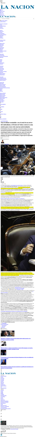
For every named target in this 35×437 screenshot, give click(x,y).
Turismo (1, 67)
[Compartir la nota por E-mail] (3, 182)
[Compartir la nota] (1, 179)
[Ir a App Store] (3, 424)
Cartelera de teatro (3, 79)
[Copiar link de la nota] (1, 180)
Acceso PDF (2, 82)
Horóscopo (2, 69)
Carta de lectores (3, 86)
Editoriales (2, 54)
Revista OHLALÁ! (3, 93)
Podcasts (1, 72)
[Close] (1, 369)
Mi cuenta (3, 15)
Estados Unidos (2, 40)
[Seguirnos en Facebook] (1, 411)
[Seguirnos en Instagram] (1, 416)
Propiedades (2, 33)
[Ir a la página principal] (17, 8)
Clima (1, 24)
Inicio (2, 9)
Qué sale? (1, 76)
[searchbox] (17, 18)
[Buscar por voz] (34, 19)
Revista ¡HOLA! (2, 94)
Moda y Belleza (2, 73)
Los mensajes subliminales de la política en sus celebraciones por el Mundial (14, 311)
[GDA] (3, 432)
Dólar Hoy (1, 31)
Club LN (2, 13)
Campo (1, 32)
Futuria (1, 30)
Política (6, 121)
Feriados (1, 70)
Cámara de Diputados (4, 324)
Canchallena (2, 62)
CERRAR (1, 0)
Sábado (1, 88)
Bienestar (1, 48)
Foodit (2, 12)
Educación (2, 45)
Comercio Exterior (3, 34)
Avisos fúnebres (3, 84)
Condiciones (12, 429)
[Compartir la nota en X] (2, 182)
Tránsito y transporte (3, 23)
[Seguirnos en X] (1, 413)
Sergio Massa (4, 325)
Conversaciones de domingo (5, 87)
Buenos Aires (2, 43)
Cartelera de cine (3, 78)
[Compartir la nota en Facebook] (1, 182)
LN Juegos (1, 66)
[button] (17, 67)
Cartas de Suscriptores (4, 56)
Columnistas (2, 55)
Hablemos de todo (3, 50)
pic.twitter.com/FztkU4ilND (19, 288)
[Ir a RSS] (1, 419)
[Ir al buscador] (2, 4)
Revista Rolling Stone (3, 97)
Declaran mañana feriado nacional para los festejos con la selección (12, 198)
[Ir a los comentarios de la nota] (2, 178)
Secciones (3, 11)
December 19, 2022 (20, 289)
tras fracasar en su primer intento (17, 185)
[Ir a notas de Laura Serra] (17, 142)
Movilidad (1, 35)
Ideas (1, 89)
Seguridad (2, 44)
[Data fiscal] (1, 435)
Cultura (1, 46)
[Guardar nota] (1, 178)
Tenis (1, 61)
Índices (1, 36)
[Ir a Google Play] (3, 422)
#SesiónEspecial (18, 287)
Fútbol (1, 59)
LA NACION (3, 121)
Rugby (1, 60)
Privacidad (16, 429)
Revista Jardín (2, 98)
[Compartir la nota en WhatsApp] (2, 179)
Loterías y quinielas (3, 71)
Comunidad (2, 47)
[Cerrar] (15, 16)
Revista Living (2, 96)
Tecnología (2, 68)
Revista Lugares (2, 95)
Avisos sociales (2, 85)
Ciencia (1, 49)
